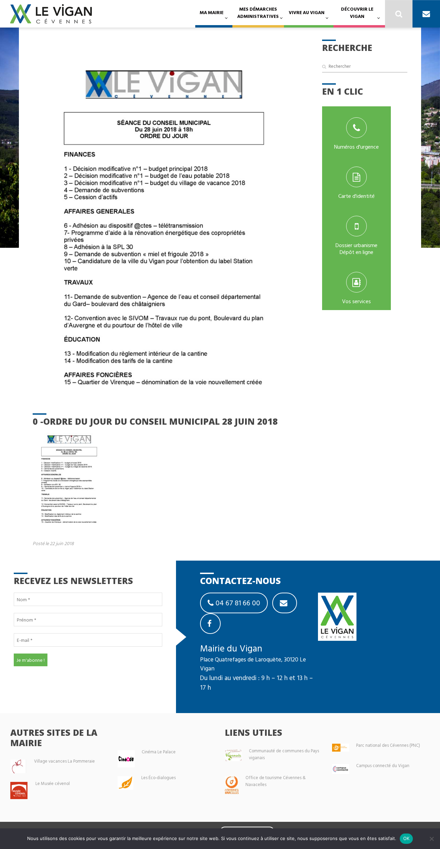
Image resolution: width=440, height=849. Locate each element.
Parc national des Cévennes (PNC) (388, 745)
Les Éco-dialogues (158, 777)
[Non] (431, 838)
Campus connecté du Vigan (382, 765)
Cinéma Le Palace (159, 752)
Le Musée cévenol (52, 783)
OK (406, 838)
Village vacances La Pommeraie (64, 761)
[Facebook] (210, 623)
